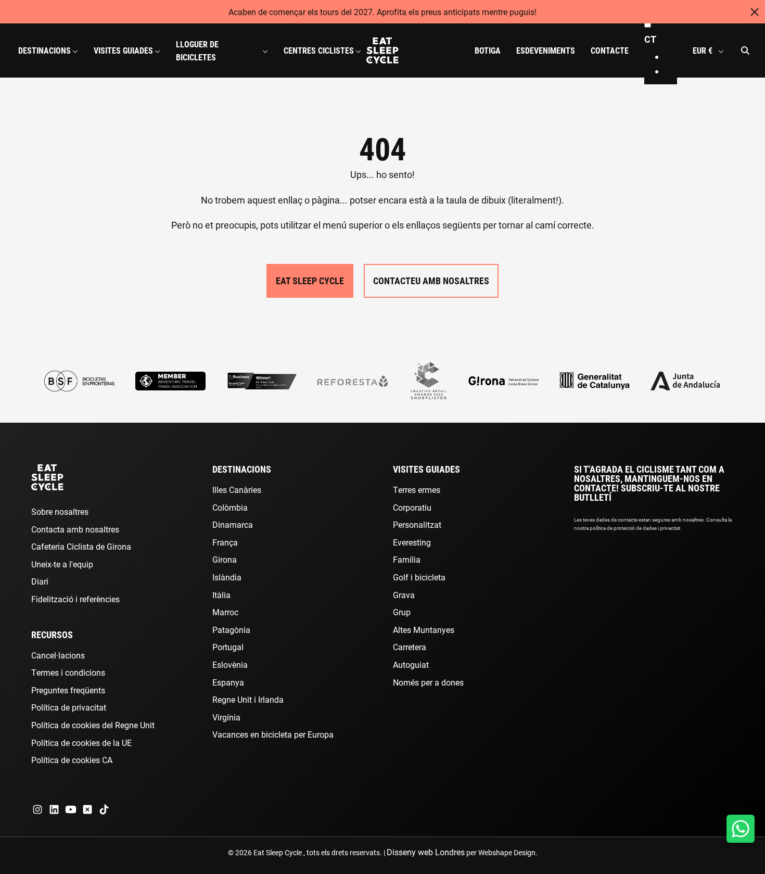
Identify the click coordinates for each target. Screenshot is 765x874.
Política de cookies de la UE (81, 742)
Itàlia (221, 594)
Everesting (412, 542)
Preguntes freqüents (68, 690)
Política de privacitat (68, 707)
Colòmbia (230, 507)
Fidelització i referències (75, 598)
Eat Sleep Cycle (310, 280)
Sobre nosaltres (59, 511)
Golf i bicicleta (419, 577)
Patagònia (231, 629)
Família (406, 559)
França (225, 542)
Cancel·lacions (58, 655)
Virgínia (226, 717)
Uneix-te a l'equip (62, 564)
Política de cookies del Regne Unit (93, 724)
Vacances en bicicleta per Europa (273, 734)
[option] (671, 57)
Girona (224, 559)
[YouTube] (71, 809)
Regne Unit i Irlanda (248, 699)
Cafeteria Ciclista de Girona (81, 546)
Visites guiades (426, 469)
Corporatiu (412, 507)
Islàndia (226, 577)
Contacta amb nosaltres (75, 529)
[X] (87, 809)
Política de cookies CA (71, 759)
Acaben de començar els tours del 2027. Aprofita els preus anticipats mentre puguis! (382, 11)
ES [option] (670, 71)
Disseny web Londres (426, 851)
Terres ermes (416, 489)
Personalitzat (417, 524)
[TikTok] (104, 809)
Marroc (225, 611)
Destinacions (241, 469)
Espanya (228, 682)
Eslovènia (230, 664)
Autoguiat (411, 664)
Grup (402, 611)
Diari (39, 581)
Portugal (228, 646)
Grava (404, 594)
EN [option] (671, 56)
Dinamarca (232, 524)
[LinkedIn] (54, 809)
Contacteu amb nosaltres (431, 280)
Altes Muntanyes (423, 629)
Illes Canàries (236, 489)
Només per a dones (428, 682)
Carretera (409, 646)
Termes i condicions (68, 672)
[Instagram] (37, 809)
